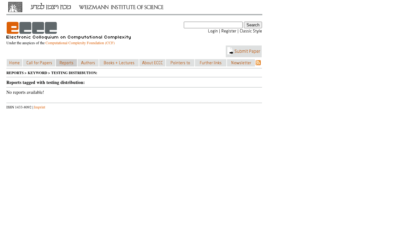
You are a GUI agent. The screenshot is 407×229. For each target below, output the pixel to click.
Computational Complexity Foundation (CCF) (80, 42)
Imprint (39, 107)
